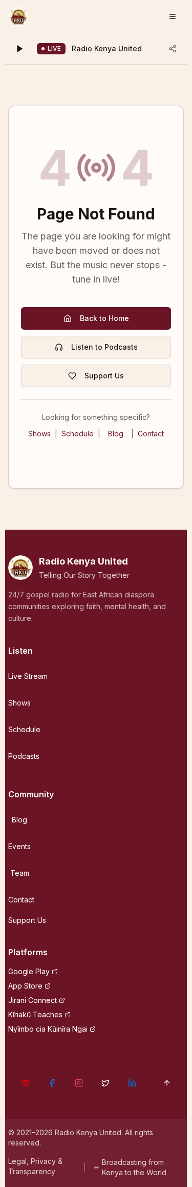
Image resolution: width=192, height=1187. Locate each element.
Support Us (104, 375)
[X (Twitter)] (105, 1083)
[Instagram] (79, 1083)
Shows (39, 433)
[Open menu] (172, 16)
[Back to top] (167, 1083)
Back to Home (104, 318)
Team (19, 873)
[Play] (19, 48)
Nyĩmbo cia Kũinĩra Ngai (48, 1028)
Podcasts (23, 756)
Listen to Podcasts (104, 347)
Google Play (29, 971)
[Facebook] (52, 1083)
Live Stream (28, 676)
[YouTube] (25, 1083)
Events (19, 846)
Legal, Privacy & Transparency (35, 1166)
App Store (25, 985)
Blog (115, 433)
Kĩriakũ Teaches (35, 1014)
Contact (151, 433)
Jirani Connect (32, 1000)
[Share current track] (172, 48)
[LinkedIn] (132, 1083)
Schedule (77, 433)
